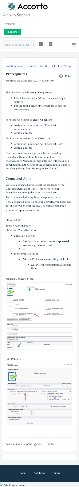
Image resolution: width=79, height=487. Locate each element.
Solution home (15, 66)
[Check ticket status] (50, 44)
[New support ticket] (40, 44)
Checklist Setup (61, 66)
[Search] (32, 45)
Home (22, 473)
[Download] (31, 245)
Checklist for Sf (37, 66)
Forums (55, 473)
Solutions (39, 473)
